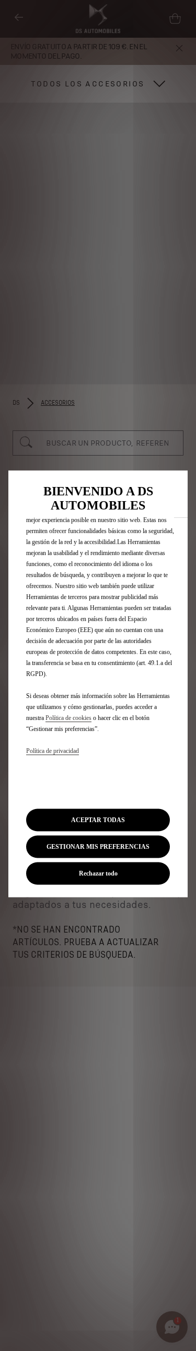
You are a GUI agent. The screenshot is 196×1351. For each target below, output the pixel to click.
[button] (98, 847)
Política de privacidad (52, 751)
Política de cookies (68, 718)
